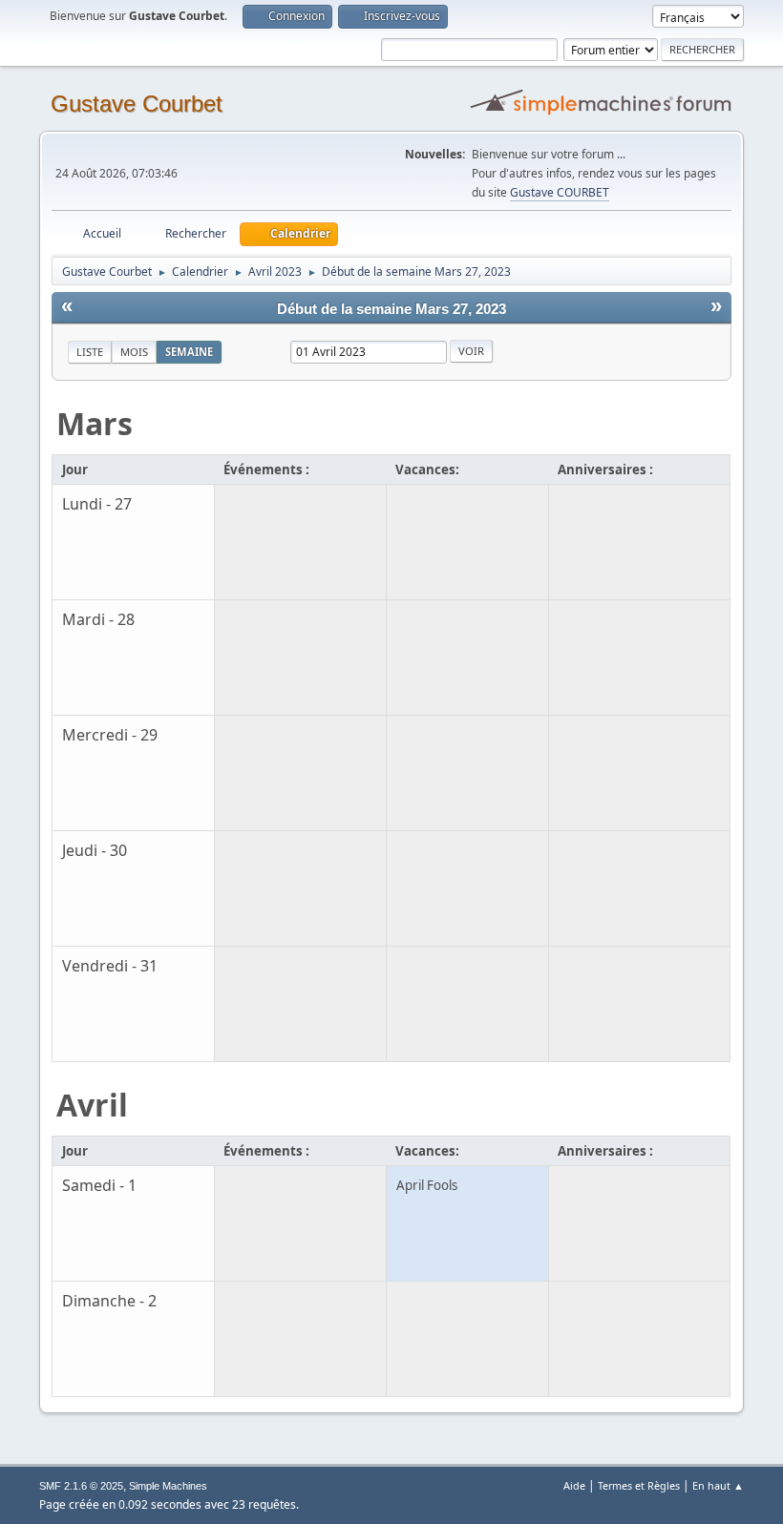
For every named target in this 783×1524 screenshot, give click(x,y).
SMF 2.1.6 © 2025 (81, 1486)
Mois (134, 351)
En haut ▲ (718, 1485)
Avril (92, 1104)
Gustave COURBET (559, 192)
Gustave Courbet (136, 103)
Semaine (189, 351)
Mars (94, 423)
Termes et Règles (639, 1485)
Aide (574, 1485)
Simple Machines (168, 1486)
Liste (89, 351)
